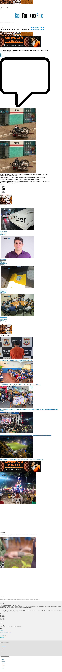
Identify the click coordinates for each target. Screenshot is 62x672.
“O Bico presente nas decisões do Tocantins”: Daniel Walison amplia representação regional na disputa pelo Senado (3, 262)
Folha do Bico (4, 56)
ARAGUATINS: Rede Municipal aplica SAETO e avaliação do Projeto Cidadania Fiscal (20, 384)
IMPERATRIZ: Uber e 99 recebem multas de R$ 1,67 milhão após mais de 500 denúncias (3, 233)
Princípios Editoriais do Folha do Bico (5, 632)
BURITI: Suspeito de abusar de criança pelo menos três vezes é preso (16, 360)
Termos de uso (2, 637)
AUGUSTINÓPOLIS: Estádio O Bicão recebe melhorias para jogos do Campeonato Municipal (22, 459)
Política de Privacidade (3, 635)
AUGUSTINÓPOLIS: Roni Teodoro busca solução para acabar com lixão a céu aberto (3, 319)
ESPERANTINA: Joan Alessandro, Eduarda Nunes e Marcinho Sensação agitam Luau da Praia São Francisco (25, 435)
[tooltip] (3, 186)
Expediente (1, 630)
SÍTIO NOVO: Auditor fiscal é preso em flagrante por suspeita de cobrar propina (3, 291)
